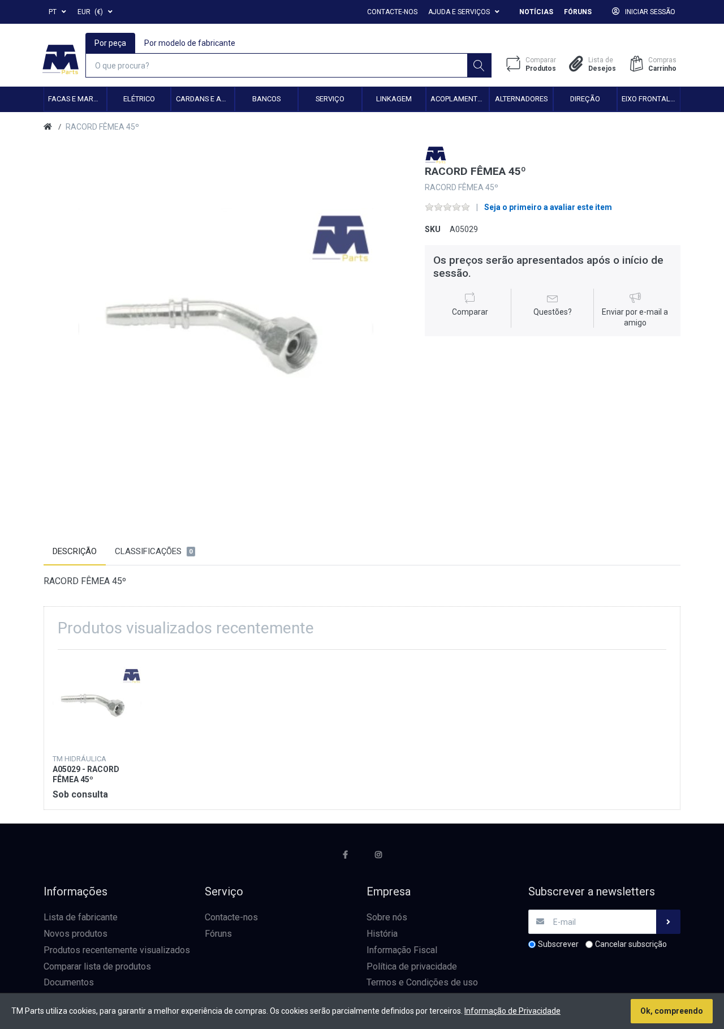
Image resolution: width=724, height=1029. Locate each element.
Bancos (266, 99)
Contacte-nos (392, 12)
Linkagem (394, 99)
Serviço (330, 99)
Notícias (536, 12)
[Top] (48, 126)
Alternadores (521, 99)
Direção (585, 99)
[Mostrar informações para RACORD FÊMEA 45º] (97, 702)
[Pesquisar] (479, 65)
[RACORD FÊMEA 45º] (226, 328)
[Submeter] (668, 922)
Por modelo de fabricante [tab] (189, 43)
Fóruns (578, 12)
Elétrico (139, 99)
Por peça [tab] (110, 43)
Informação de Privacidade (512, 1010)
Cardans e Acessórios (205, 99)
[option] (226, 328)
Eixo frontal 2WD (651, 99)
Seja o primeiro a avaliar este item (548, 207)
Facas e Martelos (77, 99)
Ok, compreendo (671, 1010)
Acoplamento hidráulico (459, 99)
